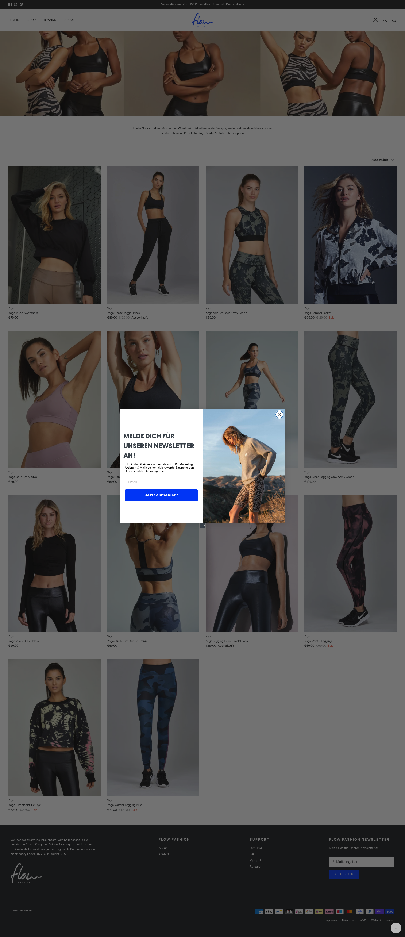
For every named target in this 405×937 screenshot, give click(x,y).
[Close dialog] (279, 414)
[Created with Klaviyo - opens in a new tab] (202, 525)
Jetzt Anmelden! (161, 495)
